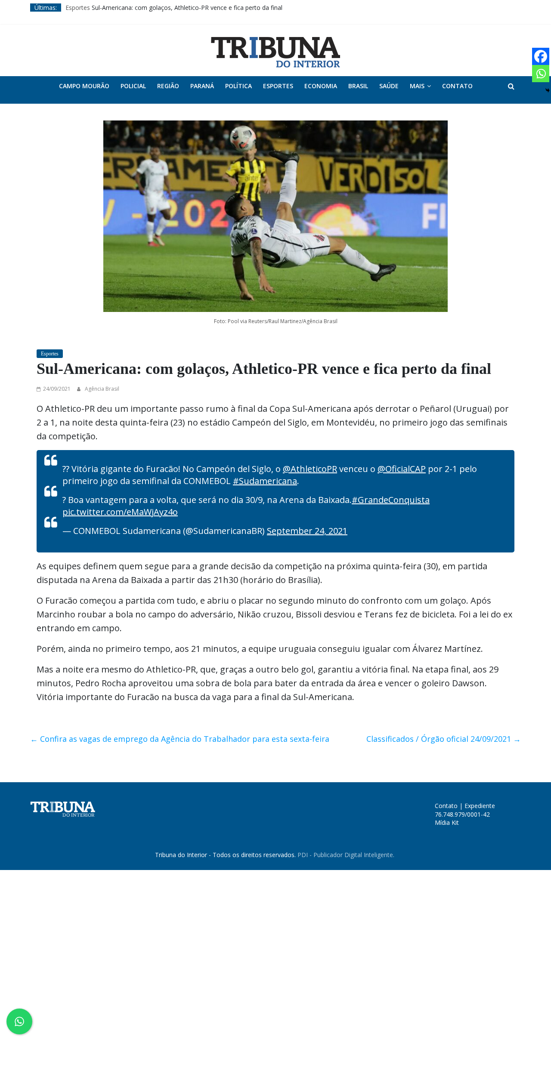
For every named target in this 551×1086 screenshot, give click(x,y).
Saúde (389, 86)
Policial (133, 86)
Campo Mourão (84, 86)
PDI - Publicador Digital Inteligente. (345, 855)
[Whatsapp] (540, 73)
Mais (417, 86)
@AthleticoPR (310, 469)
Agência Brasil (102, 388)
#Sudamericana (265, 481)
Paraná (202, 86)
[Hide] (547, 90)
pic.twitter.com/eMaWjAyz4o (120, 512)
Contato (457, 86)
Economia (320, 86)
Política (238, 86)
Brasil (358, 86)
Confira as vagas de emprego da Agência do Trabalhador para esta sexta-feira (179, 739)
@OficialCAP (402, 469)
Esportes (77, 7)
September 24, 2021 (307, 531)
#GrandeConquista (391, 500)
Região (168, 86)
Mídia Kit (447, 822)
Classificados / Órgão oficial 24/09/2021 (443, 739)
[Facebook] (540, 56)
